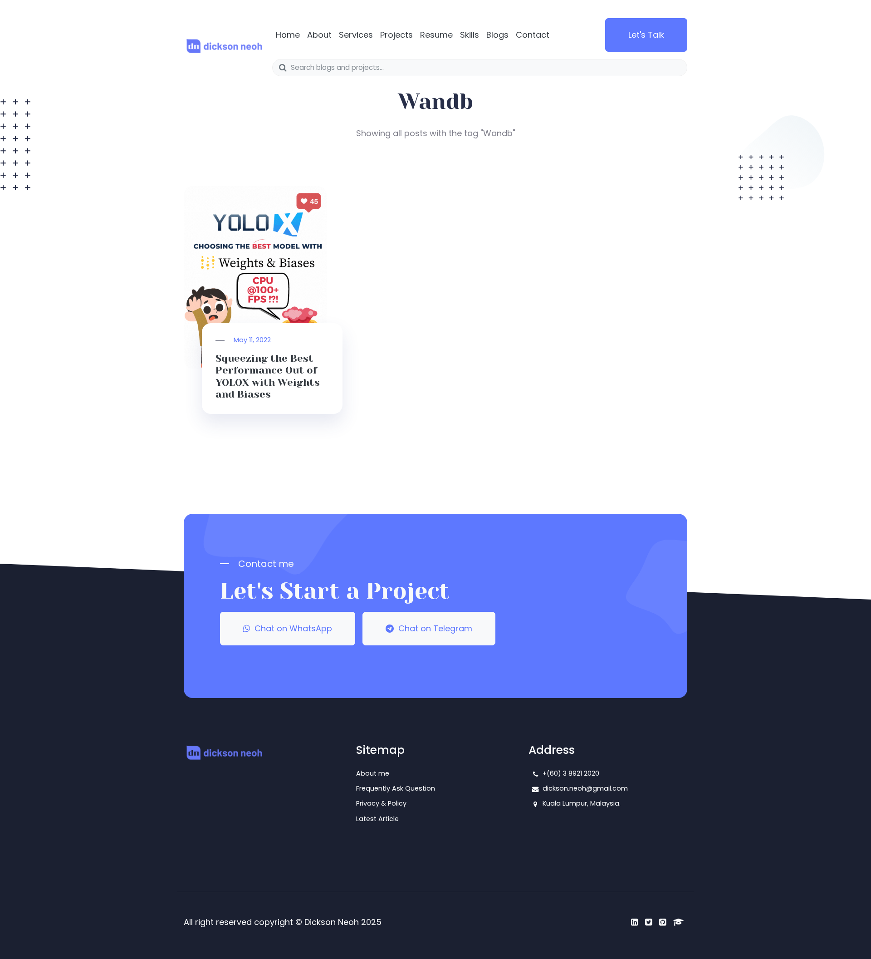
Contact (532, 34)
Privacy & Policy (381, 803)
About (319, 34)
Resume (436, 34)
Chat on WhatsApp (291, 628)
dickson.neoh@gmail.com (585, 788)
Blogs (497, 34)
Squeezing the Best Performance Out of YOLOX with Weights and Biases (267, 376)
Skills (469, 34)
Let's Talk (646, 34)
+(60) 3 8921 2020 (571, 773)
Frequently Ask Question (395, 788)
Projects (396, 34)
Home (288, 34)
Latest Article (377, 818)
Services (356, 34)
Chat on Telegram (433, 628)
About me (372, 773)
